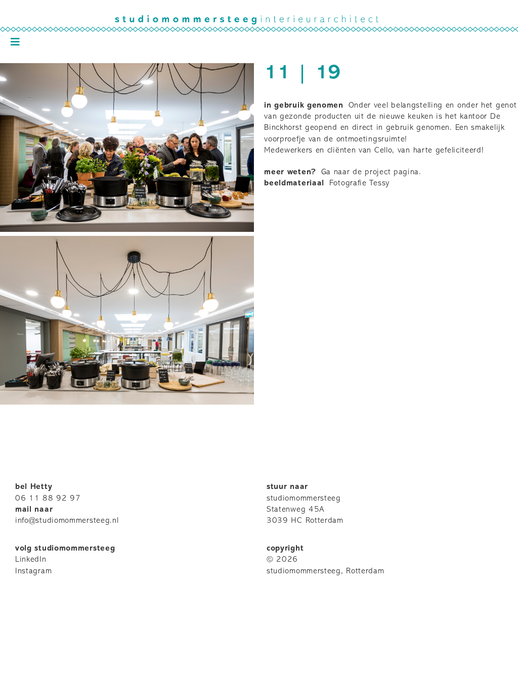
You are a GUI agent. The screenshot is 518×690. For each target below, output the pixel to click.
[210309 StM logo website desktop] (259, 19)
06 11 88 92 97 (48, 499)
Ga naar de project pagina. (371, 172)
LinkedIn (31, 560)
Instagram (33, 571)
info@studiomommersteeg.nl (67, 521)
